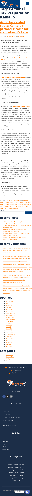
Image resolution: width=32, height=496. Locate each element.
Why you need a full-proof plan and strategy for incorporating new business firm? (16, 280)
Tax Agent (16, 201)
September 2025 (10, 319)
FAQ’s (4, 447)
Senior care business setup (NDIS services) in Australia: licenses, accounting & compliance (16, 250)
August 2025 (9, 321)
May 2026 (8, 307)
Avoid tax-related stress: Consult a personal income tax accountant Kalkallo (14, 27)
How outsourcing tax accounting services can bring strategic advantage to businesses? (17, 269)
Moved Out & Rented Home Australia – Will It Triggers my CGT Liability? (15, 238)
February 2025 (10, 333)
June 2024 (9, 342)
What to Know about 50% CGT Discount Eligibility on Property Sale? (17, 227)
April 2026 (9, 309)
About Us (5, 441)
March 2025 (9, 331)
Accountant (9, 201)
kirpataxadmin (22, 36)
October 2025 (10, 317)
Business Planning (7, 420)
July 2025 (8, 323)
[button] (27, 3)
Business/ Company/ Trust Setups (11, 417)
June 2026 (9, 306)
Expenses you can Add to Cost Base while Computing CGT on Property (14, 231)
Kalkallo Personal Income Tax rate (14, 202)
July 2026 (8, 304)
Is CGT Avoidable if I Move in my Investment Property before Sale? (15, 223)
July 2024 (8, 341)
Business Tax (6, 415)
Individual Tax (6, 412)
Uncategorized (10, 361)
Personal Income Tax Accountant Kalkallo (13, 77)
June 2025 (9, 325)
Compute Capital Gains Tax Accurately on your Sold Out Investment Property (17, 234)
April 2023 (8, 346)
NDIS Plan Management (9, 426)
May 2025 (8, 327)
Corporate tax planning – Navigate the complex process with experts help (17, 290)
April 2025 (9, 329)
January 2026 (9, 311)
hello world (6, 248)
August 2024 (9, 339)
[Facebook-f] (4, 396)
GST (3, 423)
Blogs (4, 444)
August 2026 (9, 302)
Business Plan (10, 357)
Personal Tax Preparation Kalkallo (15, 59)
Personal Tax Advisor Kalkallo (21, 106)
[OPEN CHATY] (27, 492)
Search (2, 210)
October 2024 (10, 337)
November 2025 (10, 315)
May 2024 (8, 344)
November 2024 (10, 335)
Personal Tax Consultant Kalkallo (19, 206)
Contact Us (5, 449)
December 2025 (10, 313)
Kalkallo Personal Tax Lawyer (23, 203)
